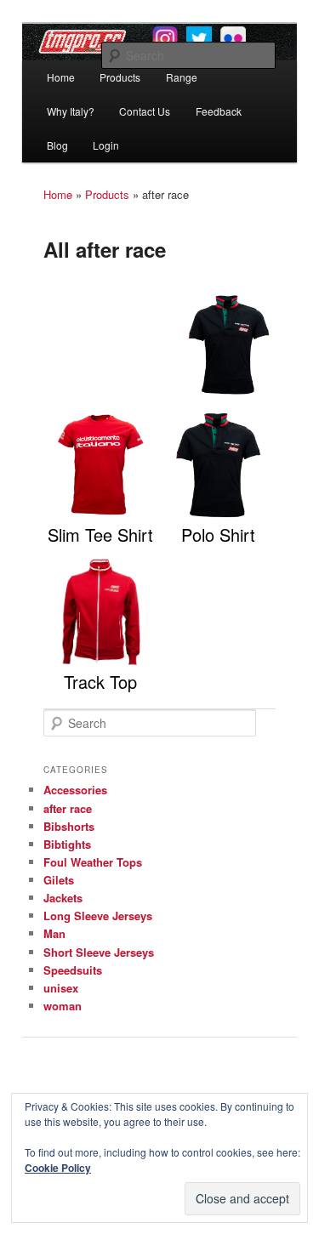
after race (67, 808)
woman (62, 1006)
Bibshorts (68, 826)
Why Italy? (70, 111)
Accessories (75, 790)
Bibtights (67, 844)
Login (106, 145)
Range (181, 77)
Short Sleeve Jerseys (98, 952)
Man (54, 933)
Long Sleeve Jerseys (97, 915)
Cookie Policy (58, 1167)
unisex (60, 988)
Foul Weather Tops (92, 862)
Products (120, 77)
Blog (57, 145)
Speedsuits (72, 970)
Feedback (219, 111)
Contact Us (144, 111)
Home (61, 77)
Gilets (58, 880)
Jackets (63, 898)
